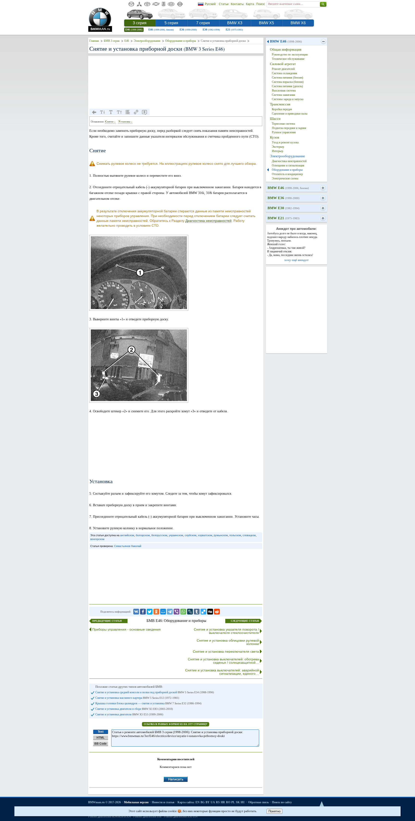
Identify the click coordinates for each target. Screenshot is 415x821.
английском (127, 535)
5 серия (171, 23)
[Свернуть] (323, 41)
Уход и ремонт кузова (285, 142)
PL (233, 802)
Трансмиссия (280, 104)
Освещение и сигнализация (288, 165)
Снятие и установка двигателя (129, 714)
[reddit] (217, 611)
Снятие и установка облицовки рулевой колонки (228, 642)
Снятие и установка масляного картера (137, 697)
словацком (249, 535)
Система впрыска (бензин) (288, 82)
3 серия (139, 23)
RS (218, 802)
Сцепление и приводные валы (289, 113)
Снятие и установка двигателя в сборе (134, 709)
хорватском (205, 535)
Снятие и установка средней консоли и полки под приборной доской (154, 692)
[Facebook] (143, 611)
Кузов (274, 137)
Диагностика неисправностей (208, 221)
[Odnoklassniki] (156, 611)
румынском (221, 535)
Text (101, 731)
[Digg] (210, 611)
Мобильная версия (136, 802)
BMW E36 (283, 198)
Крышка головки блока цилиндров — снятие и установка (148, 703)
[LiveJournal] (190, 611)
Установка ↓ (125, 121)
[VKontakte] (136, 611)
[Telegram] (170, 611)
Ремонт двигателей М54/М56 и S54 (109, 816)
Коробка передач (282, 109)
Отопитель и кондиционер (287, 174)
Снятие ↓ (110, 121)
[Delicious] (203, 611)
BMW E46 (286, 41)
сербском (190, 535)
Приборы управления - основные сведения (126, 629)
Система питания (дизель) (287, 86)
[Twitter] (150, 611)
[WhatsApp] (183, 611)
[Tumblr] (197, 611)
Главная (94, 41)
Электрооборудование (147, 41)
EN (197, 802)
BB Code (100, 743)
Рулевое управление (284, 132)
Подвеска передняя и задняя (289, 128)
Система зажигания (283, 95)
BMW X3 (234, 23)
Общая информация (285, 49)
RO (228, 802)
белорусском (159, 535)
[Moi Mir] (163, 611)
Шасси (275, 119)
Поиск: (260, 4)
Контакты (237, 4)
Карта (250, 4)
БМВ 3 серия (112, 41)
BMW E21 (283, 218)
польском (235, 535)
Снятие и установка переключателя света (226, 651)
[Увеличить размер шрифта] (119, 112)
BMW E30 (283, 208)
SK (238, 802)
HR (223, 802)
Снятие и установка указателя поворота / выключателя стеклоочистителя (226, 631)
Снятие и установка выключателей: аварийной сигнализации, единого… (222, 672)
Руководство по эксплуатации (290, 54)
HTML (100, 737)
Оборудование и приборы (180, 41)
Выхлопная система (284, 90)
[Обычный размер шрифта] (111, 112)
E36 (188, 29)
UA (213, 802)
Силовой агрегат (283, 64)
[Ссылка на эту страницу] (136, 112)
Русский (210, 4)
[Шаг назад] (94, 112)
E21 (234, 29)
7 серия (203, 23)
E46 (133, 29)
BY (208, 802)
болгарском (143, 535)
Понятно (275, 811)
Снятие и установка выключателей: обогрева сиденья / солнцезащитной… (223, 660)
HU (243, 802)
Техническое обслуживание (288, 59)
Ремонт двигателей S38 (147, 816)
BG (203, 802)
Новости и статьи (163, 802)
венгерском (97, 539)
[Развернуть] (323, 188)
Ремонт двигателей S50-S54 (180, 816)
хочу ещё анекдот (296, 260)
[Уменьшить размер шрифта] (102, 112)
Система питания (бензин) (287, 77)
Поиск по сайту (282, 802)
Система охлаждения (284, 73)
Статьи (224, 4)
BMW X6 (298, 23)
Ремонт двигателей (283, 69)
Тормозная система (283, 123)
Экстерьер (278, 146)
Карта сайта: (186, 802)
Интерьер (277, 151)
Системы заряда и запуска (287, 99)
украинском (176, 535)
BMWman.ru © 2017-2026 (104, 802)
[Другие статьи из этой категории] (127, 112)
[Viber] (176, 611)
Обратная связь (258, 802)
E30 (211, 29)
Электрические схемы (285, 178)
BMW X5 (266, 23)
